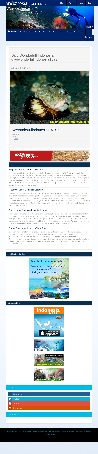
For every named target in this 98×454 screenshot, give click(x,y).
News (81, 3)
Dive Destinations (26, 32)
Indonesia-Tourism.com (37, 431)
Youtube (17, 403)
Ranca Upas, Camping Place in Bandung (28, 210)
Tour (89, 3)
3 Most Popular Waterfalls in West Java (27, 228)
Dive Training (79, 32)
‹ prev (17, 68)
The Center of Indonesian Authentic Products (50, 437)
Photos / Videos (66, 32)
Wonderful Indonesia (49, 434)
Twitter (16, 398)
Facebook (17, 394)
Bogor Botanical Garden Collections (26, 169)
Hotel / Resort (52, 32)
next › (29, 68)
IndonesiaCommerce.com (59, 431)
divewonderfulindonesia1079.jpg (36, 130)
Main (62, 3)
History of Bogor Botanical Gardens (26, 190)
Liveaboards (40, 32)
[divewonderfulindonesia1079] (50, 97)
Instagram (17, 408)
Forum (71, 3)
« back (12, 68)
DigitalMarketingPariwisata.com (83, 431)
